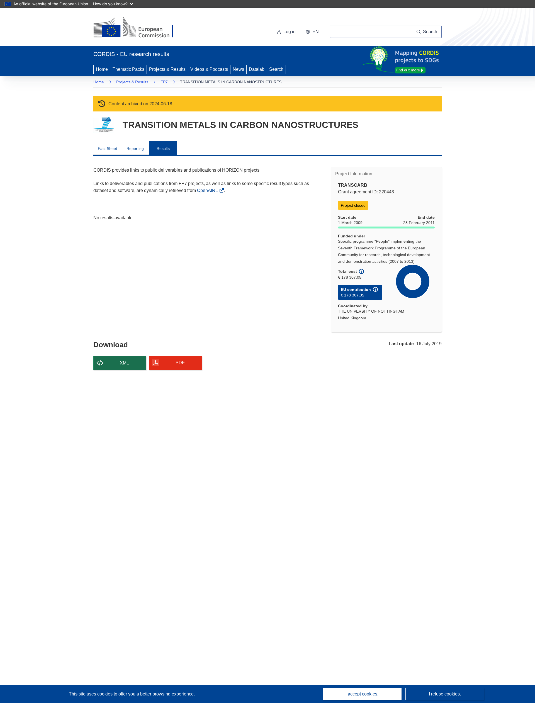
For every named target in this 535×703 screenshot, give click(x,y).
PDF (180, 362)
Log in (289, 31)
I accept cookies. (362, 694)
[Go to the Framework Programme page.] (103, 125)
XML (124, 363)
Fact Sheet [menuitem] (107, 148)
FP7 (164, 82)
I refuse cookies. (445, 694)
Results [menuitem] (163, 148)
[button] (312, 32)
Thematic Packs (128, 69)
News (238, 69)
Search (276, 69)
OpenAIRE (208, 190)
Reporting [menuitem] (135, 148)
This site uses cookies (91, 694)
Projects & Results (167, 69)
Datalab (256, 69)
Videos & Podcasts (209, 69)
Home (102, 69)
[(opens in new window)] (138, 28)
